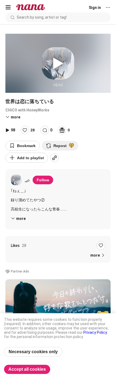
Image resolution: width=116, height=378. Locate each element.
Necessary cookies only (33, 351)
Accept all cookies (27, 369)
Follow (43, 180)
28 (32, 130)
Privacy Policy (95, 332)
